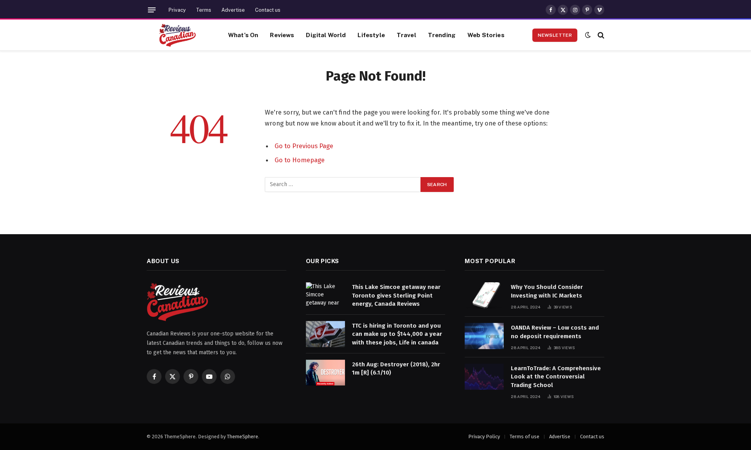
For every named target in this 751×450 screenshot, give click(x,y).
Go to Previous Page (304, 146)
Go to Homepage (300, 160)
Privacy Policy (484, 436)
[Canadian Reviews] (177, 35)
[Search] (600, 35)
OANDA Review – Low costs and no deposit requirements (555, 331)
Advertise (233, 10)
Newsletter (555, 35)
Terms (203, 10)
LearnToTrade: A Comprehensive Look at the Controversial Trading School (556, 377)
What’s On (243, 34)
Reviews (282, 34)
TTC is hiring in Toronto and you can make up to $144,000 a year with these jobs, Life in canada (397, 334)
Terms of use (524, 436)
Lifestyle (371, 34)
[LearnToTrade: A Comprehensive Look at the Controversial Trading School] (484, 377)
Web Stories (486, 34)
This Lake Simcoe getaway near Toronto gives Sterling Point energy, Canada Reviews (396, 295)
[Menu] (152, 10)
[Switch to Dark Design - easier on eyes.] (588, 35)
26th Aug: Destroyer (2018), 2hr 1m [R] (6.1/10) (396, 368)
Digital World (326, 34)
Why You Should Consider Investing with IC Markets (547, 291)
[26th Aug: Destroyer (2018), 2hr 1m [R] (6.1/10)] (325, 373)
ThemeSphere (242, 436)
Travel (406, 34)
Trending (442, 34)
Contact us (267, 10)
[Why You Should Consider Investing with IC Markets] (484, 295)
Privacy (177, 10)
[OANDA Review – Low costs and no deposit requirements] (484, 336)
